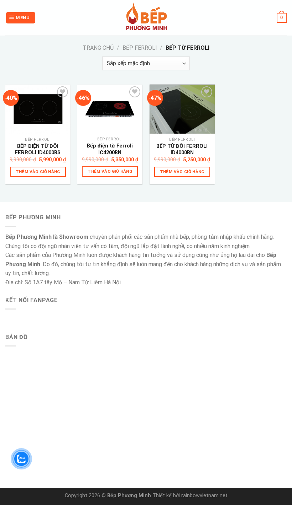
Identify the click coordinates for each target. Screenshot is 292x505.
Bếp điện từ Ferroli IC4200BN (110, 149)
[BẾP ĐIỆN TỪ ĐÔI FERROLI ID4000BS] (38, 109)
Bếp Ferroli (139, 47)
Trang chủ (98, 47)
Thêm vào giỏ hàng (38, 171)
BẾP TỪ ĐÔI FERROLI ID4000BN (182, 149)
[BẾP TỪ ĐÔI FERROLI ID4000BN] (182, 109)
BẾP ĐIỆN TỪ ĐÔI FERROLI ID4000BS (38, 149)
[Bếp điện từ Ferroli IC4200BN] (109, 109)
